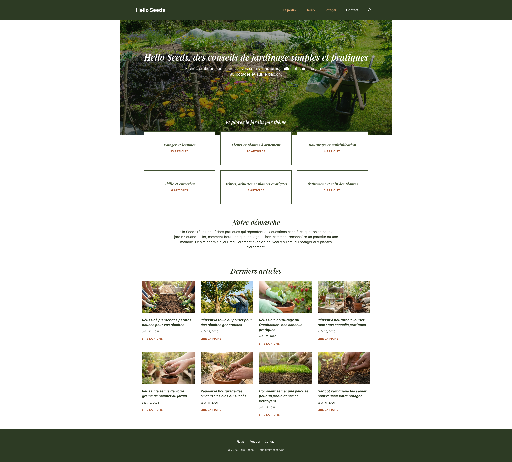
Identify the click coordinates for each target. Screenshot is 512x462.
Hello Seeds (150, 10)
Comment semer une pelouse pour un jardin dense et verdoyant (283, 396)
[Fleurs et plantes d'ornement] (256, 148)
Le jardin (289, 10)
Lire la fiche (152, 338)
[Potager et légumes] (179, 148)
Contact (352, 10)
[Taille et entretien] (179, 187)
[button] (369, 10)
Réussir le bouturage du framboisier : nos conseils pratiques (280, 325)
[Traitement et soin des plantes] (332, 187)
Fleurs (310, 10)
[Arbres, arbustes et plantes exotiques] (256, 187)
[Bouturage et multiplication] (332, 148)
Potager (330, 10)
